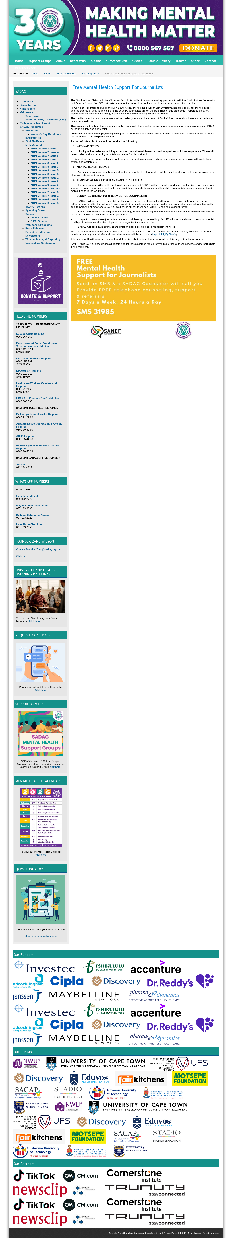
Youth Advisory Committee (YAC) (45, 119)
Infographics (33, 137)
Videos (29, 213)
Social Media (28, 105)
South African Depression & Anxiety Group (140, 1233)
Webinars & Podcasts (38, 224)
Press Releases (34, 228)
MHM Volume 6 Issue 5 (45, 203)
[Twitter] (100, 47)
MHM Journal (33, 145)
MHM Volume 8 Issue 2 (45, 163)
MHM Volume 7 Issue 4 (45, 152)
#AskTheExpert (26, 68)
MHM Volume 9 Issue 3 (45, 184)
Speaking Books (35, 210)
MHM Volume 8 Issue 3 (45, 166)
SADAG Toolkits (35, 206)
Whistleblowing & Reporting (42, 239)
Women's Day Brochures (46, 134)
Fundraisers (27, 108)
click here (55, 766)
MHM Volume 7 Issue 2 (45, 148)
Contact (210, 61)
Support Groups (40, 61)
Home (19, 61)
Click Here (22, 556)
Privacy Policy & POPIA (175, 1233)
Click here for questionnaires (40, 935)
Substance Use (116, 61)
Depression (78, 61)
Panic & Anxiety (159, 61)
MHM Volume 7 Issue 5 (45, 155)
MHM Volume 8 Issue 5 (45, 170)
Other (195, 61)
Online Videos (39, 217)
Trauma (181, 61)
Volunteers (26, 112)
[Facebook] (92, 47)
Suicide (137, 61)
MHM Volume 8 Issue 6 (45, 174)
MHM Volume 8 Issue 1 (45, 159)
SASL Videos (39, 221)
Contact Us (27, 101)
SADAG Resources (31, 126)
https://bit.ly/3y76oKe (164, 234)
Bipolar (96, 61)
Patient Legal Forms (37, 232)
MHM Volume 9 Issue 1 (45, 177)
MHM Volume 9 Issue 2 (45, 181)
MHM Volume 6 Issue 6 (45, 199)
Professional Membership (35, 123)
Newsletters (32, 235)
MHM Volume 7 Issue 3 (45, 192)
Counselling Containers (40, 242)
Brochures (31, 130)
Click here (35, 621)
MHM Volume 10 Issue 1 (45, 188)
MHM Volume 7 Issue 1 (45, 195)
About (60, 61)
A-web (216, 1233)
